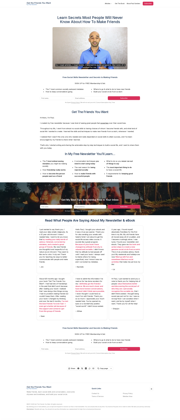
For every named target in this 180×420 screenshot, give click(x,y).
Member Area (127, 396)
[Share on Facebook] (78, 368)
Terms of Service (98, 396)
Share (73, 368)
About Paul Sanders (133, 3)
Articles (107, 3)
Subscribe (148, 3)
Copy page (104, 368)
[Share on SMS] (90, 368)
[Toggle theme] (151, 389)
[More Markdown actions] (111, 368)
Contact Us (95, 393)
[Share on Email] (93, 368)
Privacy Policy (75, 102)
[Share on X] (82, 368)
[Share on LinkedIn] (86, 368)
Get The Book (120, 3)
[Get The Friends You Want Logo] (39, 3)
